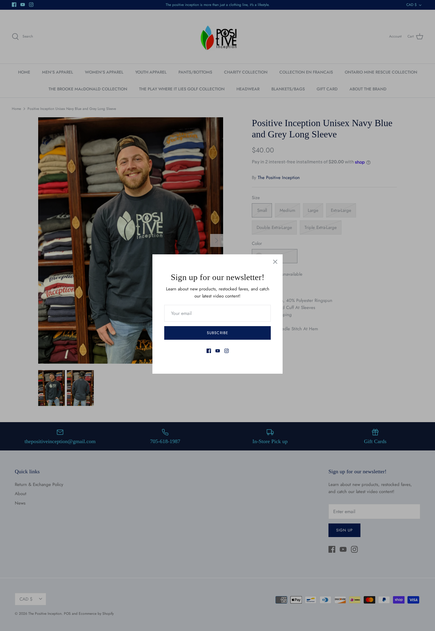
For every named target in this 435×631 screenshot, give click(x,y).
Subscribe (217, 333)
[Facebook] (209, 351)
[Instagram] (226, 351)
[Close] (275, 261)
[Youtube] (217, 351)
